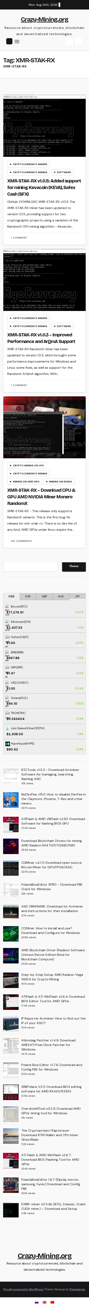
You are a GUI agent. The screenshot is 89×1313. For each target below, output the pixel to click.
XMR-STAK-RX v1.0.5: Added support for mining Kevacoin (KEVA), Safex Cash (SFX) (44, 187)
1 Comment (19, 237)
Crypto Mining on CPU (28, 465)
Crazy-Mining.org (44, 19)
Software (64, 172)
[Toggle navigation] (17, 41)
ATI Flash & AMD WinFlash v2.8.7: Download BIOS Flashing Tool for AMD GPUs (50, 1159)
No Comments (21, 541)
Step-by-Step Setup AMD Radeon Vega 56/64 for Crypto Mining (52, 977)
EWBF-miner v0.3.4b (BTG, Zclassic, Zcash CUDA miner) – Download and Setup (53, 1206)
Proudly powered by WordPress (23, 1289)
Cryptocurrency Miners (30, 164)
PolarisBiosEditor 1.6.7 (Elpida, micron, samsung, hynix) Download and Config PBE (50, 1184)
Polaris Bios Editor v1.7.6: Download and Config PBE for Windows (51, 1067)
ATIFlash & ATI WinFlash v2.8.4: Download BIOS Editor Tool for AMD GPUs (53, 998)
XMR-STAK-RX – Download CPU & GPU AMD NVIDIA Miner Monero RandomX (41, 497)
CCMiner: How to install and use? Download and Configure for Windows (50, 930)
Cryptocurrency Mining (30, 172)
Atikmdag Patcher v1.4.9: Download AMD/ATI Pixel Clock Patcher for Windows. (48, 1045)
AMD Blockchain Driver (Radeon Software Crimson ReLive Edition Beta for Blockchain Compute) (53, 954)
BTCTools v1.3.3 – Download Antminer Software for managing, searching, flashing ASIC (50, 774)
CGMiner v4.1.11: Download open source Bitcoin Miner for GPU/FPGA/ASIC (51, 864)
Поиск (74, 566)
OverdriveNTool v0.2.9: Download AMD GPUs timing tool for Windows (51, 1110)
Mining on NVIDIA (60, 481)
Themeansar (77, 1289)
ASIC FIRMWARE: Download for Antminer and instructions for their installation (52, 908)
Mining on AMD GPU (26, 481)
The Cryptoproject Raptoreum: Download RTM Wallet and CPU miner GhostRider (49, 1135)
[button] (69, 41)
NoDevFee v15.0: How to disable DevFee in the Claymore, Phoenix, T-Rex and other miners (53, 799)
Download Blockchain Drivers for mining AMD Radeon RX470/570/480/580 (51, 843)
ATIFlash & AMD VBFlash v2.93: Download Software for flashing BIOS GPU (53, 821)
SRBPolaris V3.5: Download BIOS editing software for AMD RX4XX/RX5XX (51, 1089)
